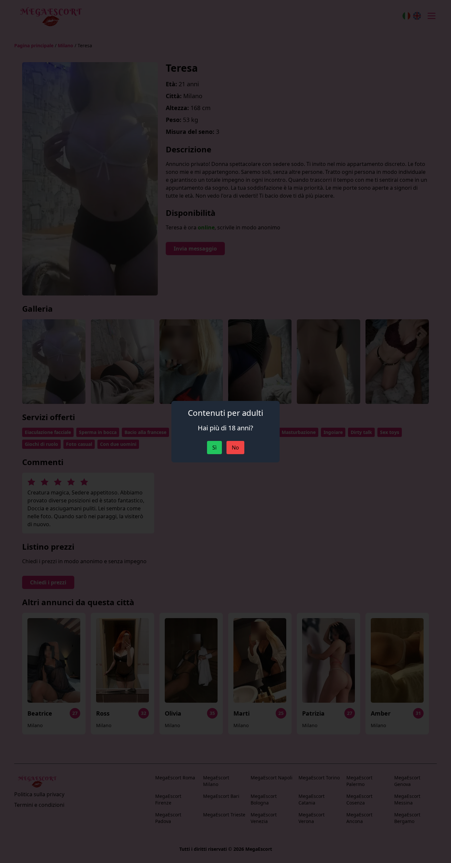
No (235, 447)
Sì (214, 447)
